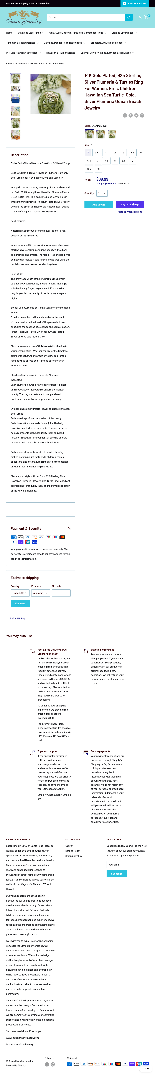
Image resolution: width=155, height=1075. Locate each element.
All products (21, 63)
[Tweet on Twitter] (136, 115)
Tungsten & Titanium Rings (20, 42)
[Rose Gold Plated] (112, 134)
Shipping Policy (73, 855)
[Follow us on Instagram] (53, 1064)
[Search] (129, 17)
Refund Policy (17, 618)
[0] (146, 17)
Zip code (56, 586)
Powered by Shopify (16, 1065)
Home (9, 32)
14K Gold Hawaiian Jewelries (21, 52)
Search (69, 845)
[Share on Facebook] (125, 115)
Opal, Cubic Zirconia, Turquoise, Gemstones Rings (76, 32)
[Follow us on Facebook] (47, 1064)
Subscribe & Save (137, 3)
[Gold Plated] (101, 134)
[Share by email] (142, 115)
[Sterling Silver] (89, 134)
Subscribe (116, 873)
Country (15, 586)
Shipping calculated (106, 183)
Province (36, 586)
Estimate (20, 603)
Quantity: (89, 193)
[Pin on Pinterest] (131, 115)
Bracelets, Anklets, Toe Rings (106, 42)
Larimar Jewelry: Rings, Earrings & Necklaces (106, 52)
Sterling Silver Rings (122, 32)
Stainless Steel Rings (29, 32)
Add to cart (98, 204)
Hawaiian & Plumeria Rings (60, 52)
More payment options (130, 211)
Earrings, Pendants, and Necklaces (63, 42)
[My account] (140, 17)
